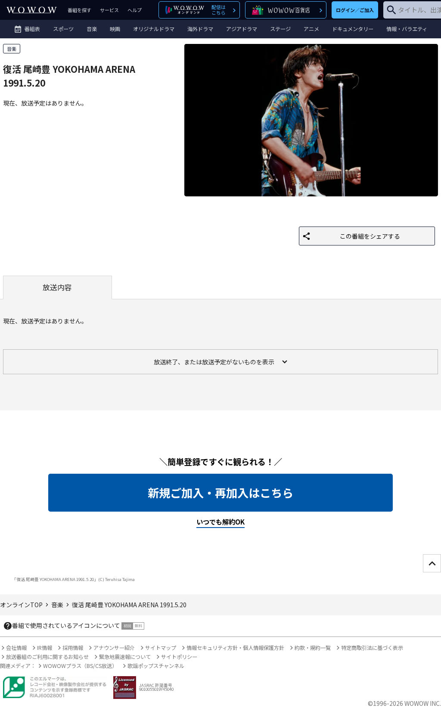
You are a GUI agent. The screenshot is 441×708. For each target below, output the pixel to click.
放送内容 (57, 287)
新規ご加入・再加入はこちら (220, 492)
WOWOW (31, 10)
